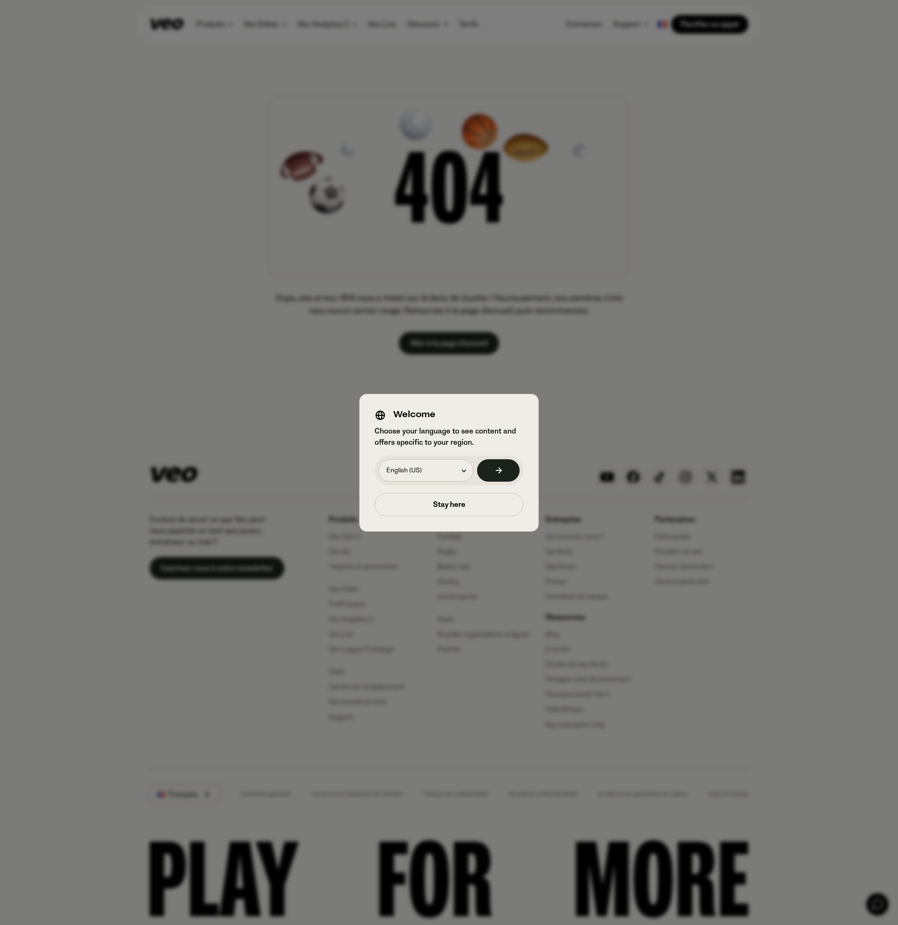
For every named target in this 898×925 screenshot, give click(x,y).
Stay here (449, 504)
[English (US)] (498, 470)
